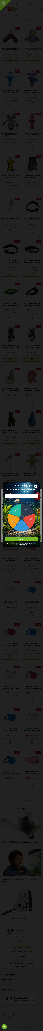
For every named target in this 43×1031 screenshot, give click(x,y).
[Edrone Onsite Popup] (21, 515)
